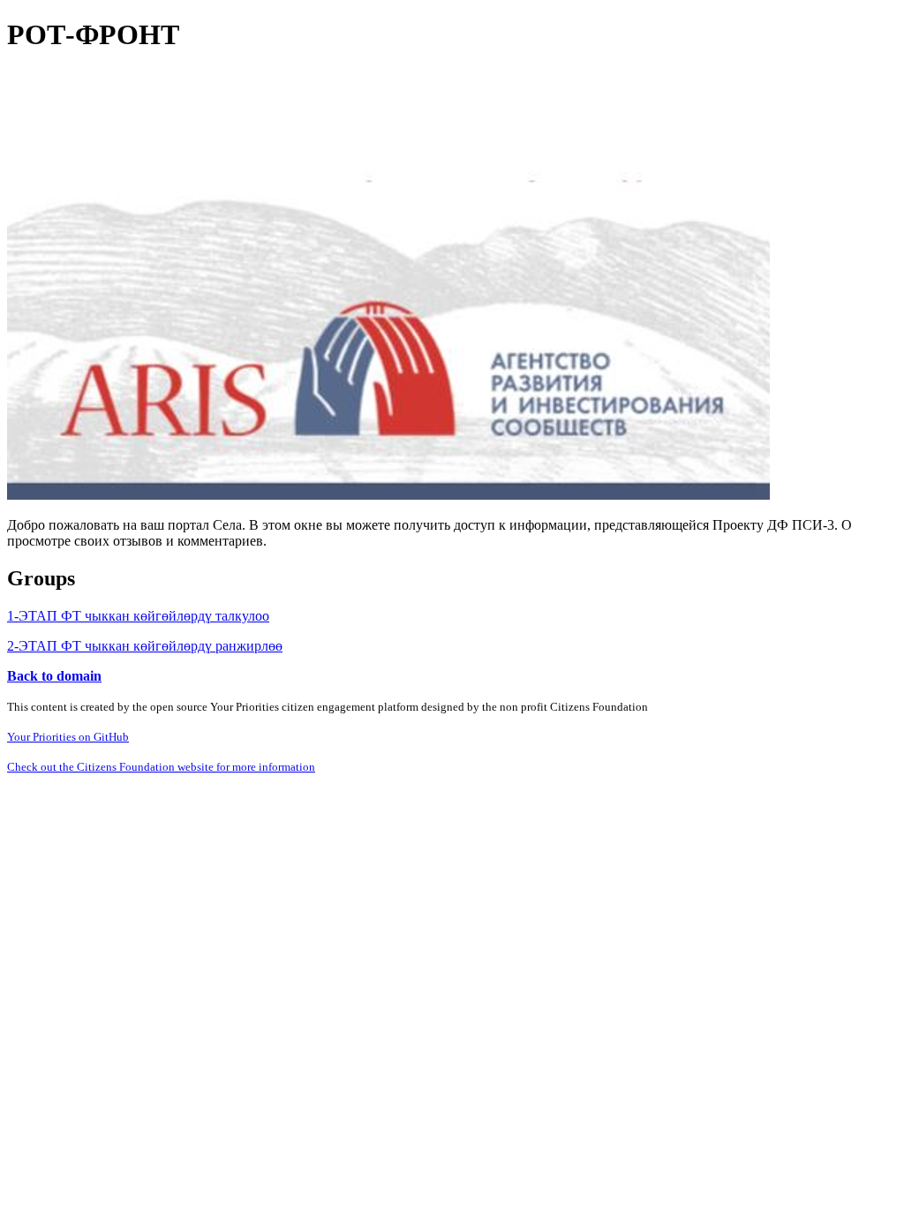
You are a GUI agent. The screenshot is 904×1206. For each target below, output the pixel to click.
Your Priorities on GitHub (68, 736)
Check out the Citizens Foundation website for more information (161, 766)
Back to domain (54, 675)
